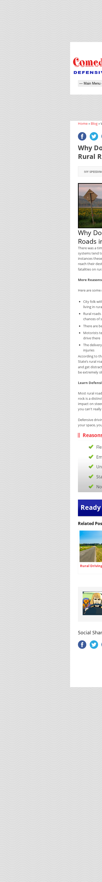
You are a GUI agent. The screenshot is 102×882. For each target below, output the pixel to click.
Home (83, 123)
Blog (94, 123)
